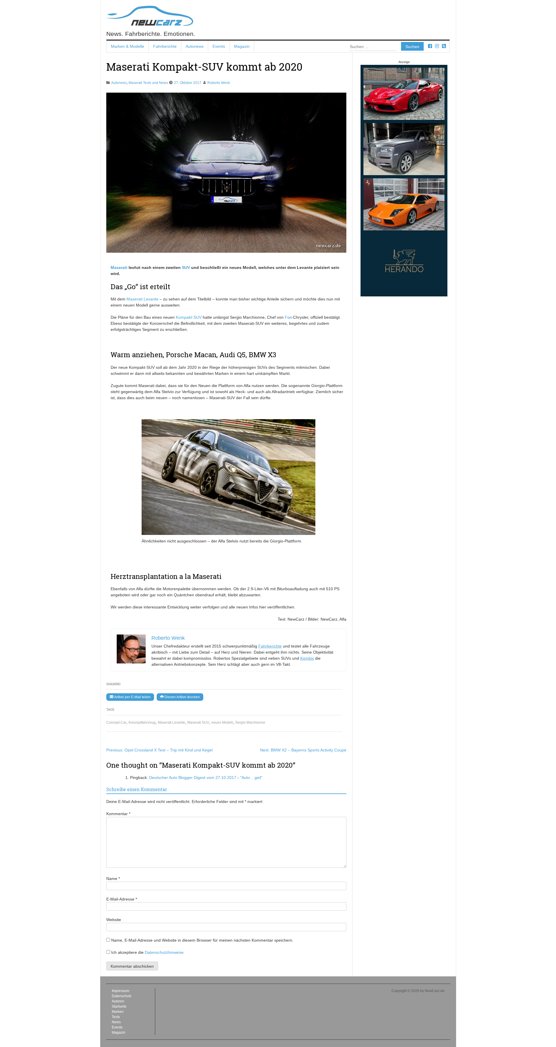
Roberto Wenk (218, 83)
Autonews (195, 46)
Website (113, 919)
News (116, 1022)
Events (219, 46)
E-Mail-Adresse (121, 899)
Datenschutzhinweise (164, 952)
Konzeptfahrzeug (142, 722)
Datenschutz (121, 996)
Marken (118, 1012)
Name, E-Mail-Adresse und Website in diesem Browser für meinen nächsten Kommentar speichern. (202, 940)
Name (113, 878)
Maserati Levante (171, 722)
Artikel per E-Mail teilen (132, 697)
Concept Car (116, 722)
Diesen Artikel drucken (182, 697)
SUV (186, 267)
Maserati (119, 267)
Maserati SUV (198, 722)
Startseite (119, 1006)
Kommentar (118, 813)
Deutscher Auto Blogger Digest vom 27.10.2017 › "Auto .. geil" (205, 777)
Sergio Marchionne (250, 722)
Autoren (118, 1001)
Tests (116, 1017)
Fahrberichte (165, 46)
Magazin (242, 46)
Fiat (288, 317)
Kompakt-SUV (189, 317)
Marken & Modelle (127, 46)
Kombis (307, 658)
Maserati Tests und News (148, 83)
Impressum (120, 991)
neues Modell (222, 722)
